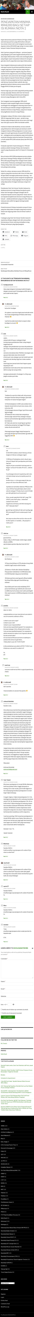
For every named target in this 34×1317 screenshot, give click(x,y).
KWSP (2, 1176)
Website (3, 996)
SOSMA (3, 1266)
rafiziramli (13, 31)
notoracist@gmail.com (10, 769)
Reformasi (3, 1221)
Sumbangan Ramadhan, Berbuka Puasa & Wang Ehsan (16, 270)
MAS (2, 1186)
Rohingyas (4, 1224)
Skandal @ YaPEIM (6, 1262)
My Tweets (4, 1043)
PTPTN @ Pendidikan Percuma (9, 1215)
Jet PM (3, 1161)
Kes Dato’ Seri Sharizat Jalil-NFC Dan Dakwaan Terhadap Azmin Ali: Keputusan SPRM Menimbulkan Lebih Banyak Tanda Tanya (16, 1102)
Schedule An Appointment (8, 1078)
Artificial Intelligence (6, 1132)
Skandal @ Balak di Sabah (7, 1231)
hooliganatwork (21, 948)
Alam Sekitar (4, 1129)
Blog (2, 1138)
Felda (2, 1151)
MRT (2, 1189)
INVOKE (3, 1157)
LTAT (2, 1180)
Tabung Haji (4, 1269)
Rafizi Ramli (5, 12)
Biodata (3, 1075)
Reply (6, 297)
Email (3, 989)
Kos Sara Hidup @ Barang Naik (9, 1170)
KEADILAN (4, 1164)
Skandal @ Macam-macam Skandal (10, 1246)
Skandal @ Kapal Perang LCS (8, 1240)
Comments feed (5, 1303)
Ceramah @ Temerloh (7, 263)
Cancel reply (32, 948)
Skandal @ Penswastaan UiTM (9, 1256)
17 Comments (20, 31)
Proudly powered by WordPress (8, 1314)
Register (3, 1294)
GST (2, 1154)
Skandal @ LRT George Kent (8, 1243)
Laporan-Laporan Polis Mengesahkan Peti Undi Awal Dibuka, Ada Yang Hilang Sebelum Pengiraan (15, 1096)
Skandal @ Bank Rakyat (7, 1234)
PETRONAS (4, 1205)
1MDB (2, 1126)
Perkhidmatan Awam (6, 1202)
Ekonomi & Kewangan (7, 18)
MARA (2, 1183)
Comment (4, 958)
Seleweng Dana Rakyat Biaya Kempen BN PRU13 (14, 1227)
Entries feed (4, 1300)
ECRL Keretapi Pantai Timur (8, 1145)
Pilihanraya (4, 1208)
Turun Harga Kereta (6, 1272)
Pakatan (3, 1192)
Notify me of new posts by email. (12, 1013)
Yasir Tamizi (7, 780)
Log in (2, 1297)
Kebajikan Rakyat (5, 1167)
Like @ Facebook (6, 1029)
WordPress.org (5, 1307)
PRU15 (3, 1211)
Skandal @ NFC (5, 1253)
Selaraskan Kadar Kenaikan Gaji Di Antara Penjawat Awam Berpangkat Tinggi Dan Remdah (16, 1070)
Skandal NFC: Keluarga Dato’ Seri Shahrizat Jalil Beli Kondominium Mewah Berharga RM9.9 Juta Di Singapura (16, 1091)
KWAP (3, 1173)
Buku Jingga (4, 1141)
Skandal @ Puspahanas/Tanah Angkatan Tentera (14, 1259)
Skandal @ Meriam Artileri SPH (9, 1250)
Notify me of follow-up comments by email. (15, 1009)
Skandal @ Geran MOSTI (7, 1237)
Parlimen (3, 1196)
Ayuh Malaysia (5, 1135)
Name (3, 981)
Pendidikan (4, 1199)
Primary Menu (32, 12)
